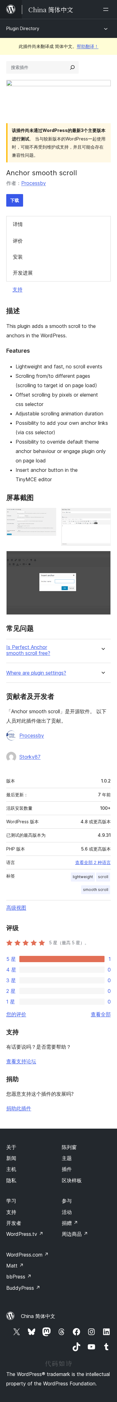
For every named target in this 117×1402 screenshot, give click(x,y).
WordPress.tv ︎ (24, 1234)
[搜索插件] (72, 67)
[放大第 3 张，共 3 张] (102, 559)
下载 (14, 200)
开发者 (13, 1223)
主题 (67, 1158)
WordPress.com (27, 1255)
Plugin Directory (22, 28)
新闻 (11, 1158)
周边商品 (75, 1234)
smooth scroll (95, 889)
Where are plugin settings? (36, 673)
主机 (11, 1169)
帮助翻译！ (88, 46)
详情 (18, 224)
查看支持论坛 (21, 1061)
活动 (67, 1212)
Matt (15, 1265)
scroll (103, 876)
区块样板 (72, 1180)
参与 (67, 1201)
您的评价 (16, 1014)
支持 (17, 289)
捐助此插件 (18, 1108)
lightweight (83, 876)
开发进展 (23, 273)
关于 (11, 1147)
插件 (67, 1169)
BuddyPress (23, 1288)
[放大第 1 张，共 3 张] (48, 516)
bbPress (19, 1276)
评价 (18, 241)
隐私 (11, 1180)
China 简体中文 (38, 1316)
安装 (18, 257)
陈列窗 (69, 1147)
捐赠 (70, 1223)
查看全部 (101, 1014)
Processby (33, 183)
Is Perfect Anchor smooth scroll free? (28, 650)
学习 (11, 1201)
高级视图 (16, 907)
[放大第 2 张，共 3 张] (102, 516)
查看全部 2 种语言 (93, 862)
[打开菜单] (107, 9)
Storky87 (30, 757)
